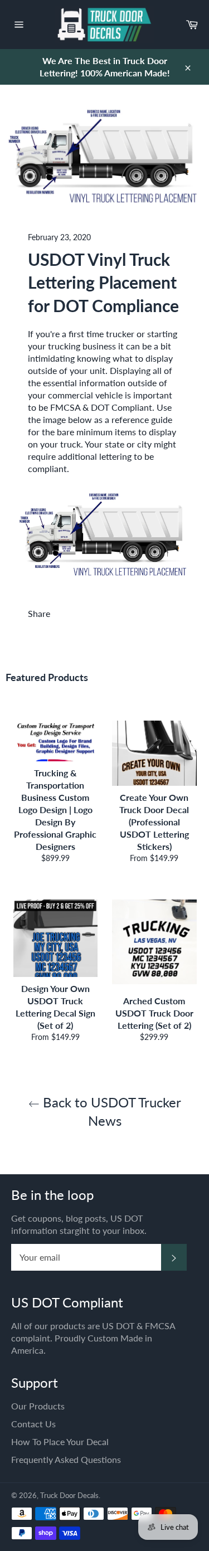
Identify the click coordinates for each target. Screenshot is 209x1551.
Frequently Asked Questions (66, 1459)
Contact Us (33, 1423)
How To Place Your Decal (60, 1441)
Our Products (38, 1406)
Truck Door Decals (69, 1495)
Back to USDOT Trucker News (110, 1111)
